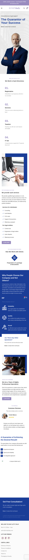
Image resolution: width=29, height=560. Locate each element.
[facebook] (5, 538)
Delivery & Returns (5, 545)
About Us (3, 553)
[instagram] (2, 538)
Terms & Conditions (6, 548)
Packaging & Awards (6, 556)
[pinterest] (8, 538)
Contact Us (4, 551)
